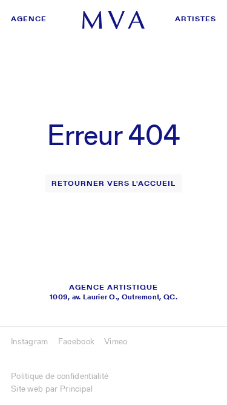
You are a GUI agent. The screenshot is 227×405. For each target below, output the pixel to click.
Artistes (195, 18)
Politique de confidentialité (59, 376)
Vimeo (116, 341)
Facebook (76, 341)
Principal (76, 389)
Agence (29, 18)
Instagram (29, 341)
